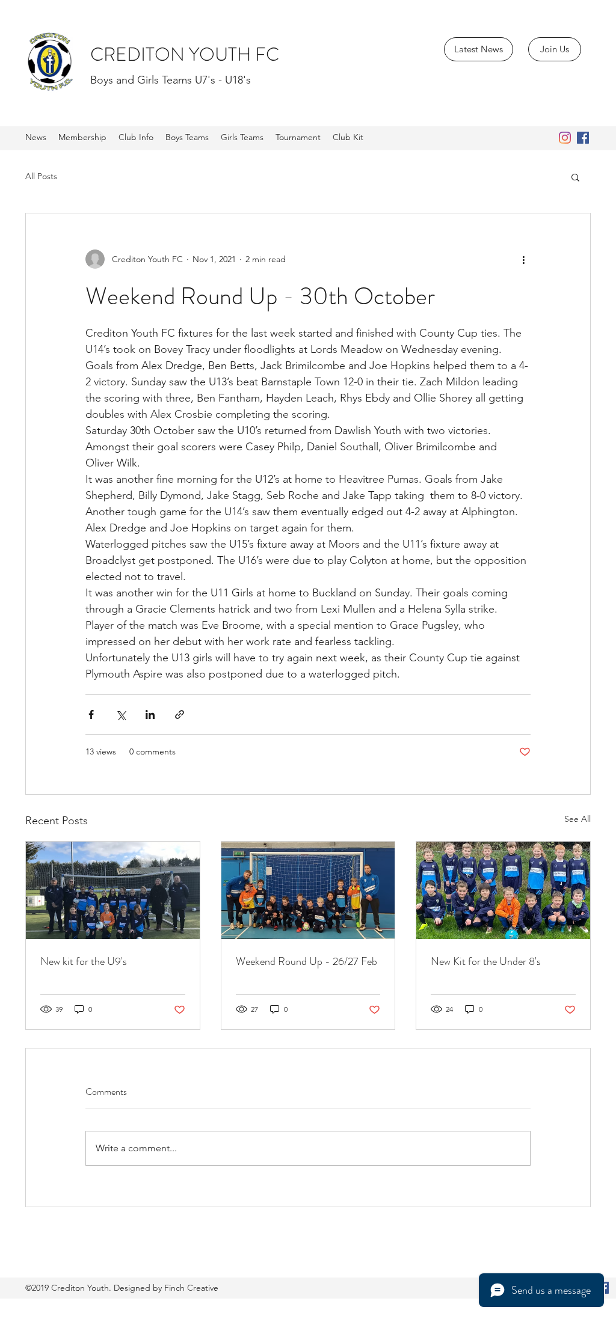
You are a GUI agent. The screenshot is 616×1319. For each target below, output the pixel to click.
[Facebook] (583, 138)
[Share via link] (179, 714)
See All (577, 818)
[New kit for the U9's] (113, 890)
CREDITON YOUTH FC (184, 54)
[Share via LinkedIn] (150, 714)
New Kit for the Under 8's (486, 961)
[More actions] (523, 259)
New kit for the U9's (83, 961)
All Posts (41, 176)
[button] (575, 177)
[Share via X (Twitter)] (120, 714)
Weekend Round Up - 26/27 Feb (306, 961)
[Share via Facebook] (91, 714)
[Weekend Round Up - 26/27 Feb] (308, 890)
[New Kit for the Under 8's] (503, 890)
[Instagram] (565, 138)
